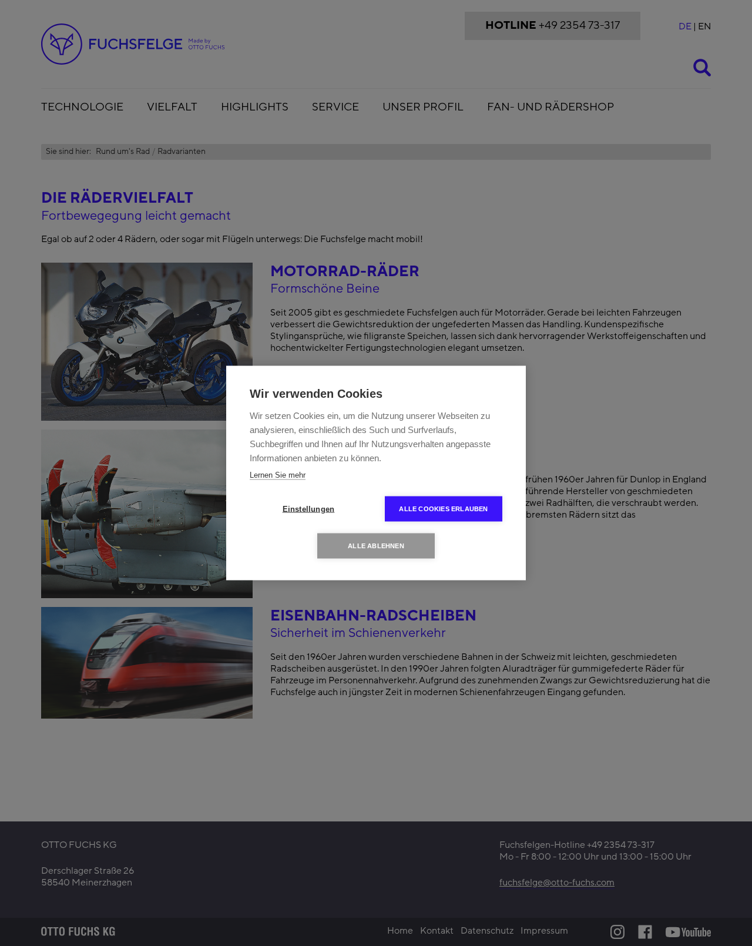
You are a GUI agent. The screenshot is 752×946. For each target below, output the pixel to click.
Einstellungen (309, 509)
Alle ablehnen (376, 545)
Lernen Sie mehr (278, 475)
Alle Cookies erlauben (443, 508)
